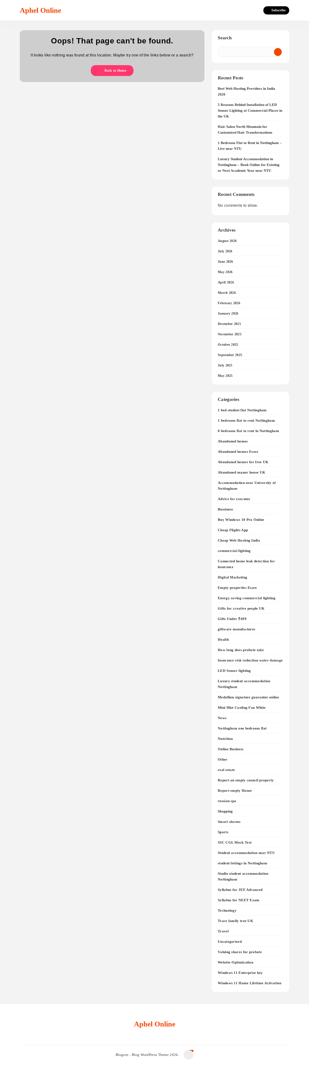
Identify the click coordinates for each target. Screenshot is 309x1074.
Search (225, 37)
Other (223, 759)
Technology (227, 910)
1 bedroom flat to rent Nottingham (246, 420)
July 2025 (225, 365)
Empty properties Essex (237, 587)
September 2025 (230, 355)
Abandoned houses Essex (238, 451)
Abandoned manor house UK (241, 472)
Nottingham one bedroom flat (242, 728)
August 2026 (227, 241)
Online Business (231, 749)
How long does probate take (241, 650)
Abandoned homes (233, 441)
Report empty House (235, 790)
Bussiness (225, 509)
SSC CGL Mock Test (235, 842)
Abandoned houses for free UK (243, 462)
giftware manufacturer (236, 629)
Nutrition (225, 739)
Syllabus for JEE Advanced (240, 890)
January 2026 (228, 313)
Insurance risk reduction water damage (250, 660)
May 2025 (225, 376)
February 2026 (229, 303)
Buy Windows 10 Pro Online (241, 519)
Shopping (225, 811)
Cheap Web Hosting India (239, 540)
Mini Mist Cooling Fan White (242, 707)
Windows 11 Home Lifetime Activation (249, 983)
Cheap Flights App (233, 530)
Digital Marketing (232, 577)
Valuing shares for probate (240, 952)
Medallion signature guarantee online (248, 697)
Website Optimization (235, 962)
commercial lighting (234, 551)
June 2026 (225, 261)
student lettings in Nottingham (242, 863)
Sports (223, 832)
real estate (226, 770)
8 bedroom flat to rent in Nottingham (248, 431)
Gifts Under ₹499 (232, 619)
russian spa (227, 801)
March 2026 (227, 293)
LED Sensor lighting (234, 670)
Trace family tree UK (235, 921)
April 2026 (226, 282)
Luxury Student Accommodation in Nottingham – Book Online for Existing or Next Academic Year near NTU (249, 164)
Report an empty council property (246, 780)
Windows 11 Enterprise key (240, 973)
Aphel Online (40, 10)
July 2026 (225, 251)
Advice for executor (234, 499)
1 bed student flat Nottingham (242, 410)
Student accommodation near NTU (246, 853)
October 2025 (228, 344)
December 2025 (229, 324)
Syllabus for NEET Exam (239, 900)
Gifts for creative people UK (241, 608)
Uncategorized (230, 941)
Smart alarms (229, 821)
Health (223, 639)
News (222, 718)
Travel (223, 931)
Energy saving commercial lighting (246, 598)
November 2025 (229, 334)
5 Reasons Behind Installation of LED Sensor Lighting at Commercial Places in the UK (250, 110)
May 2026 (225, 272)
